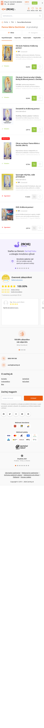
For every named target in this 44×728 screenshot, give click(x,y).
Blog (2, 384)
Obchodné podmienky (12, 473)
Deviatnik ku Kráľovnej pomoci (27, 109)
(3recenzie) (23, 51)
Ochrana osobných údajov (13, 475)
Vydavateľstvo (5, 381)
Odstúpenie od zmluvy (31, 475)
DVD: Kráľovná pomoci (24, 207)
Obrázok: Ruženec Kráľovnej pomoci (27, 47)
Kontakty (4, 379)
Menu (40, 10)
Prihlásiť (33, 398)
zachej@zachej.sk (14, 365)
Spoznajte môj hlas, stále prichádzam (25, 176)
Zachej (6, 22)
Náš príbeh (25, 381)
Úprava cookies (26, 477)
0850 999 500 (12, 358)
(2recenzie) (23, 211)
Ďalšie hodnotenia (17, 280)
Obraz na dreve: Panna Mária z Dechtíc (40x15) (28, 144)
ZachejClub (25, 379)
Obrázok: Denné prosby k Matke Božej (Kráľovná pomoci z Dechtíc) (29, 78)
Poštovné (16, 477)
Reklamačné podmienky (30, 473)
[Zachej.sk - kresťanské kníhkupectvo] (9, 9)
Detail (35, 3)
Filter (12, 22)
